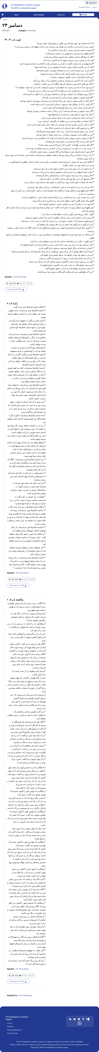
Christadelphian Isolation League (25, 4)
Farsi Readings (25, 995)
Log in (94, 7)
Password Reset (84, 7)
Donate (84, 15)
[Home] (4, 6)
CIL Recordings (19, 277)
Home (3, 14)
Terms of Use (12, 1033)
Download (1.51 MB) (16, 981)
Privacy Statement (14, 1030)
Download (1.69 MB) (14, 289)
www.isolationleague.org (46, 1044)
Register (92, 2)
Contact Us (61, 15)
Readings (32, 30)
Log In (9, 1023)
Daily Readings (38, 15)
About (16, 15)
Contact (10, 1026)
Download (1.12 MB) (16, 585)
